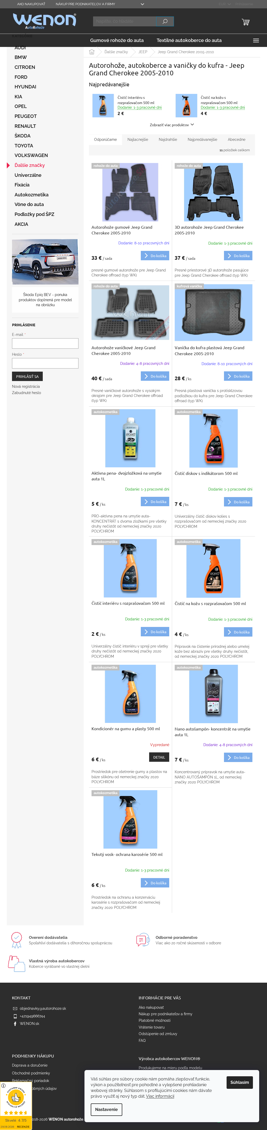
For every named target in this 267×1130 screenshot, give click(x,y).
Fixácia (22, 185)
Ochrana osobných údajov (34, 1088)
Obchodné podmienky (31, 1073)
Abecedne (236, 139)
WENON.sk (29, 1024)
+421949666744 (32, 1016)
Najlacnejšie (138, 139)
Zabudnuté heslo (26, 393)
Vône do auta (29, 204)
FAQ (142, 1040)
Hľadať (165, 21)
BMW (21, 57)
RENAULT (25, 126)
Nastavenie (106, 1109)
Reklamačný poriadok (30, 1081)
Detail (159, 757)
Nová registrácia (26, 386)
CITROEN (25, 67)
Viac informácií (160, 1096)
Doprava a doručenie (29, 1065)
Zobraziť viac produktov (169, 124)
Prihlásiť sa (27, 376)
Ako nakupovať (31, 4)
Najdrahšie (168, 139)
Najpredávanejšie (202, 139)
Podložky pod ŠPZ (34, 214)
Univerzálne (28, 175)
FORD (21, 77)
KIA (18, 96)
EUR (222, 4)
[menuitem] (117, 40)
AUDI (20, 47)
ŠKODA (23, 135)
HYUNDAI (25, 86)
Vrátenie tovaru (152, 1027)
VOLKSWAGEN (31, 155)
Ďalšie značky (30, 165)
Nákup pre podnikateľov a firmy (85, 4)
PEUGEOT (26, 116)
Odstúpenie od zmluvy (158, 1034)
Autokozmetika (31, 194)
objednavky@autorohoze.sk (43, 1008)
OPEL (21, 106)
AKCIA (21, 224)
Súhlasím (239, 1082)
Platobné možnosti (155, 1020)
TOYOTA (24, 145)
